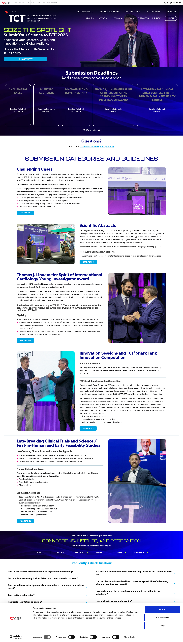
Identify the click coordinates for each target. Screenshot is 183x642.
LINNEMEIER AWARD (132, 12)
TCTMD (38, 2)
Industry (156, 18)
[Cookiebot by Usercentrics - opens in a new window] (16, 637)
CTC (28, 2)
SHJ (44, 2)
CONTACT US (171, 12)
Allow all (162, 609)
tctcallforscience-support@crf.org (97, 146)
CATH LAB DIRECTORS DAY (109, 12)
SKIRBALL (22, 2)
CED (32, 2)
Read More (25, 213)
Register (170, 18)
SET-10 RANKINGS (153, 12)
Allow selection (162, 618)
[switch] (71, 637)
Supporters (143, 18)
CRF (15, 2)
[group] (164, 2)
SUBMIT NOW (25, 59)
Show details (129, 637)
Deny (162, 626)
